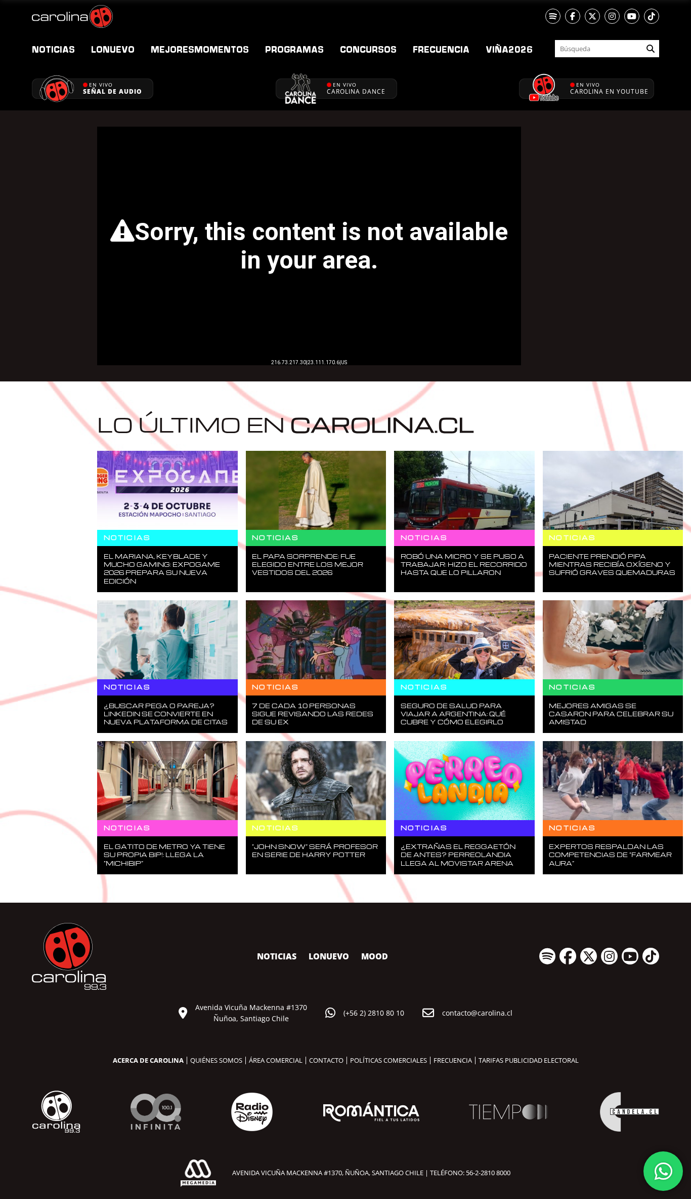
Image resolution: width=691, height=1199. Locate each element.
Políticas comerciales (388, 1060)
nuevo (113, 49)
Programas (294, 49)
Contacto (326, 1060)
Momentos (200, 49)
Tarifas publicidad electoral (529, 1060)
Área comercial (276, 1060)
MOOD (374, 956)
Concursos (368, 49)
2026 (509, 49)
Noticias (53, 49)
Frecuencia (441, 49)
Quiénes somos (216, 1060)
